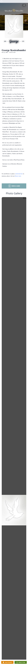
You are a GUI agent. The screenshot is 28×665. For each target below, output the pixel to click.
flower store (18, 176)
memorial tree (19, 174)
